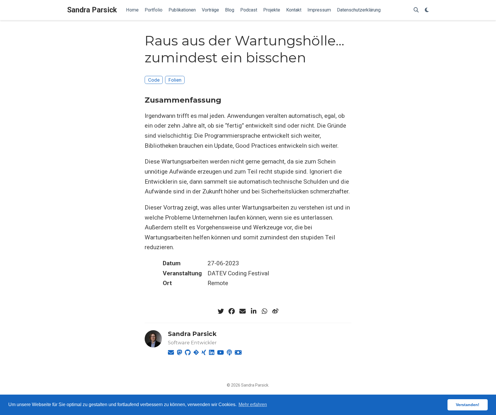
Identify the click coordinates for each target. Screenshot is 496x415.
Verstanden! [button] (467, 404)
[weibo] (275, 311)
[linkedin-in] (253, 311)
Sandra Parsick (92, 10)
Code (154, 80)
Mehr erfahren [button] (253, 404)
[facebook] (231, 311)
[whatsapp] (264, 311)
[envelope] (242, 311)
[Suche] (416, 10)
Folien (174, 80)
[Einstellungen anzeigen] (427, 10)
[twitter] (220, 311)
